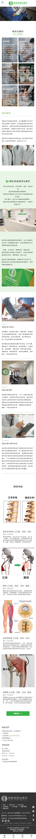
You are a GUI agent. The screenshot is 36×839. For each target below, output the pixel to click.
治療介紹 (12, 804)
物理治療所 (11, 823)
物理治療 (6, 823)
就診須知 (21, 804)
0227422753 (26, 813)
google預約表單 (14, 735)
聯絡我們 (6, 808)
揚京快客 (16, 827)
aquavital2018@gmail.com (17, 815)
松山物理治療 (28, 823)
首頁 (4, 804)
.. (25, 829)
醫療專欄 (24, 806)
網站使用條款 (20, 829)
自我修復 (6, 806)
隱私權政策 (13, 829)
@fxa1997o (11, 813)
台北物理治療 (16, 823)
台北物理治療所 (23, 823)
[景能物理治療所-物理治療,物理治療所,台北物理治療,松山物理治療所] (18, 3)
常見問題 (15, 806)
